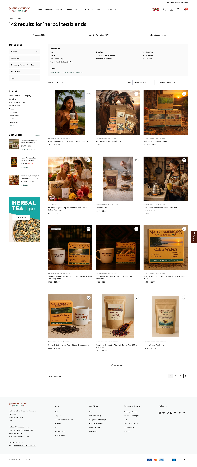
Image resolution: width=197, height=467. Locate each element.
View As (50, 82)
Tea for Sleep (58, 59)
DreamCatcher (14, 116)
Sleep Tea (99, 52)
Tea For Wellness (106, 59)
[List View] (62, 82)
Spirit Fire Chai (101, 207)
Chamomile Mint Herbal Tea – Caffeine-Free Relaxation (114, 277)
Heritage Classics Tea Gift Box (108, 141)
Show (129, 82)
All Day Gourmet (14, 106)
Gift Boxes (58, 423)
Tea (98, 9)
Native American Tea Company (20, 96)
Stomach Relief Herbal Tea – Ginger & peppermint (68, 345)
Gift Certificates (60, 435)
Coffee (39, 9)
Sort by (162, 82)
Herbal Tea (149, 52)
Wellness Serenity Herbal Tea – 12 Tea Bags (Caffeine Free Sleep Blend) (70, 277)
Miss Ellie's (12, 119)
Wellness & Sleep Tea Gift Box (156, 141)
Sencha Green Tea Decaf (154, 345)
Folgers (11, 109)
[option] (142, 2)
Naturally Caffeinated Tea (63, 62)
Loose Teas (149, 55)
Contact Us (110, 9)
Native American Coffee (17, 102)
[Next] (185, 376)
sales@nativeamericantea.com (25, 445)
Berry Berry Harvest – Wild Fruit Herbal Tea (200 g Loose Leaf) (116, 346)
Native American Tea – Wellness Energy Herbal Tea (69, 141)
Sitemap (127, 431)
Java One (12, 99)
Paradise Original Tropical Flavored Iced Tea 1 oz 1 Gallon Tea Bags (30, 177)
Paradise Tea (13, 122)
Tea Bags (149, 59)
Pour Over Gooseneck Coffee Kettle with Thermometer (160, 208)
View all (37, 135)
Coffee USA (13, 112)
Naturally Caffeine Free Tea (105, 55)
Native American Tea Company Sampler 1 (28, 159)
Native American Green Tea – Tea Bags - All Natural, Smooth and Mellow (29, 141)
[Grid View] (57, 82)
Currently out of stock (29, 149)
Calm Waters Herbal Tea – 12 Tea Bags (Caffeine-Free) (164, 277)
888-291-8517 (19, 443)
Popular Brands (60, 431)
